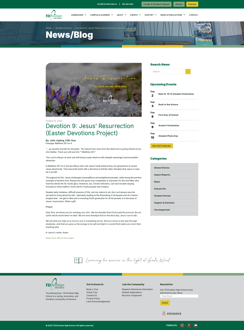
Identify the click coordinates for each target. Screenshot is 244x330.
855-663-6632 (127, 4)
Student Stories (64, 28)
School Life (160, 188)
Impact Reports (162, 174)
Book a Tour (92, 289)
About (120, 15)
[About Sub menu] (125, 14)
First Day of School (168, 115)
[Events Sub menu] (140, 14)
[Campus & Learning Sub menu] (112, 14)
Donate (192, 4)
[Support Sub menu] (156, 14)
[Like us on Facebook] (189, 325)
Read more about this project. (60, 238)
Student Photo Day (168, 136)
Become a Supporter (132, 295)
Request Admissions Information (137, 289)
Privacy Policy (93, 298)
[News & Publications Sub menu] (184, 14)
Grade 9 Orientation (168, 125)
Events (134, 15)
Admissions (77, 15)
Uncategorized (162, 209)
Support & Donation (164, 202)
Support (149, 15)
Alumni (179, 4)
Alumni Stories (162, 167)
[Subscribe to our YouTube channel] (196, 325)
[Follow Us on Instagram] (182, 325)
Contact (193, 15)
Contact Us (91, 295)
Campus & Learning (100, 15)
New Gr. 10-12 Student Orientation (176, 94)
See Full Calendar (161, 146)
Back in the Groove (168, 104)
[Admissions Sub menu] (85, 14)
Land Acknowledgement (98, 301)
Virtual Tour (91, 292)
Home (49, 28)
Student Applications (132, 292)
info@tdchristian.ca (107, 4)
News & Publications (171, 15)
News (157, 181)
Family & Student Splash (157, 4)
